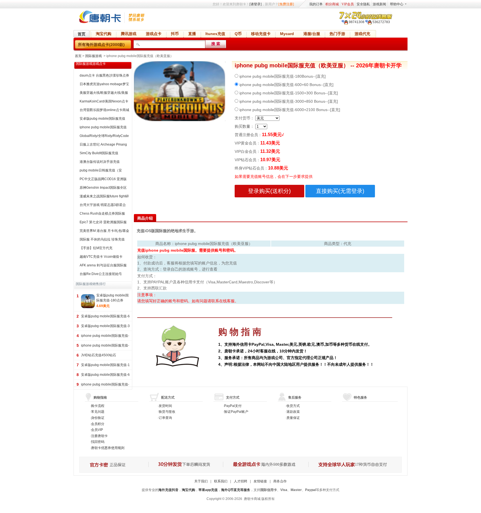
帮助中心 (396, 4)
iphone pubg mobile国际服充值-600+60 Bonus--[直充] (285, 84)
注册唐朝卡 (99, 436)
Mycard (287, 33)
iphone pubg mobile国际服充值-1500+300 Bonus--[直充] (288, 93)
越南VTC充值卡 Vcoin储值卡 (101, 257)
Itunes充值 (215, 33)
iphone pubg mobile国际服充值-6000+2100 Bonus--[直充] (289, 109)
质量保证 (293, 418)
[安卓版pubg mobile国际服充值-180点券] (88, 301)
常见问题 (97, 412)
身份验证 (97, 418)
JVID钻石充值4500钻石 (98, 355)
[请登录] (255, 4)
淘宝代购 (103, 33)
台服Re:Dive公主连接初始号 (101, 274)
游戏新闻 (379, 4)
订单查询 (165, 418)
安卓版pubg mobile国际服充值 (102, 119)
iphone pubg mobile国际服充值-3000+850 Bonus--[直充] (288, 101)
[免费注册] (286, 4)
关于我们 (201, 481)
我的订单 (316, 4)
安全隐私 (363, 4)
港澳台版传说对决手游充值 (100, 162)
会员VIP (97, 430)
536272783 (381, 22)
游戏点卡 (153, 33)
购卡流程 (97, 406)
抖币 (175, 33)
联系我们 (220, 481)
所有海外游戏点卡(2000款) (101, 44)
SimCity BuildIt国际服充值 (99, 153)
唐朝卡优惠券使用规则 (107, 448)
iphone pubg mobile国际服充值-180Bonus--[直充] (282, 76)
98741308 (356, 22)
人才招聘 (240, 481)
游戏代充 (362, 33)
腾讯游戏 (128, 33)
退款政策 (293, 412)
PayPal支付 (233, 406)
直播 (192, 33)
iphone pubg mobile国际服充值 (103, 127)
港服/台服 (311, 33)
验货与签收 (167, 412)
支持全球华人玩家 (354, 464)
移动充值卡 (261, 33)
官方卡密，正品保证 (114, 464)
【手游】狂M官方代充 (96, 248)
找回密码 (97, 442)
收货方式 (293, 406)
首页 (81, 34)
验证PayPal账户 (236, 412)
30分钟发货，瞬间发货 (185, 464)
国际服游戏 (93, 56)
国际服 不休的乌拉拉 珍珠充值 (102, 239)
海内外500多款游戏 (265, 464)
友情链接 (260, 481)
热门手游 (337, 33)
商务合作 (280, 481)
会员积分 (97, 424)
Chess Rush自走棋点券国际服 (102, 213)
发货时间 (165, 406)
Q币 (238, 33)
